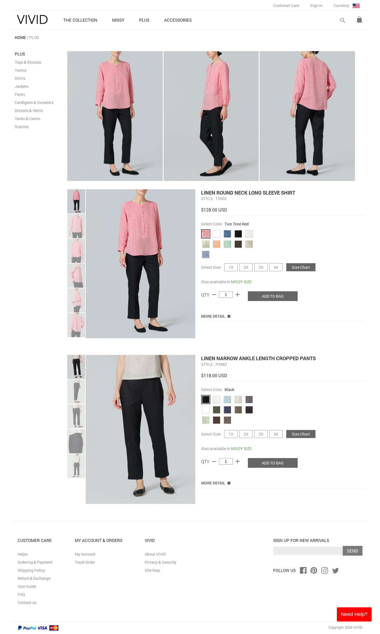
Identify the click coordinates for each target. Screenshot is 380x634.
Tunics (20, 70)
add (237, 294)
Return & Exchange (34, 578)
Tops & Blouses (28, 62)
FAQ (21, 594)
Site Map (152, 570)
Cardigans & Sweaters (34, 102)
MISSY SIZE (241, 281)
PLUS (34, 37)
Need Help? (354, 614)
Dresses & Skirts (29, 110)
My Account (85, 554)
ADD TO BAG (273, 296)
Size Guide (27, 586)
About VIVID (155, 554)
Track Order (85, 562)
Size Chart (301, 267)
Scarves (22, 126)
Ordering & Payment (35, 562)
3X (261, 267)
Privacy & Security (160, 562)
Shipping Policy (31, 570)
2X (246, 267)
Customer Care (286, 5)
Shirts (20, 78)
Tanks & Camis (27, 118)
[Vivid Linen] (32, 19)
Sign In (316, 5)
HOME (20, 37)
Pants (20, 94)
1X (231, 267)
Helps (23, 554)
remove (214, 294)
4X (276, 267)
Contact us (27, 602)
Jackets (21, 86)
